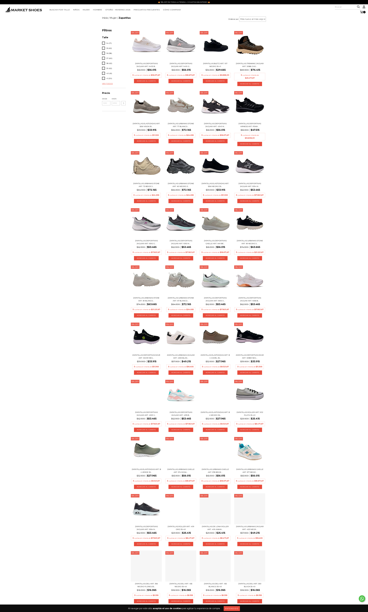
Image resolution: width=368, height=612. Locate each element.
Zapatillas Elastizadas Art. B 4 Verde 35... (146, 470)
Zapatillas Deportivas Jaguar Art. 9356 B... (249, 299)
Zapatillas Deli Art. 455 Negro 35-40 (180, 585)
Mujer (86, 10)
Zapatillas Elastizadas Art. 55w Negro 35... (215, 184)
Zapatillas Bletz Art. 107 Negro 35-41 (215, 64)
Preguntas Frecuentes (147, 10)
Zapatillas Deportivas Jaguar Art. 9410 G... (180, 64)
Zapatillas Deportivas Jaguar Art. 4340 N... (215, 124)
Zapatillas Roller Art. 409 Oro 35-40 (180, 527)
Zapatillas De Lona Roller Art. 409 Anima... (215, 527)
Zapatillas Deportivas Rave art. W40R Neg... (146, 356)
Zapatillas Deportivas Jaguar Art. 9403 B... (146, 64)
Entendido (231, 608)
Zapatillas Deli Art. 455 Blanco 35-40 (215, 585)
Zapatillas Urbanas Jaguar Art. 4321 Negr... (250, 527)
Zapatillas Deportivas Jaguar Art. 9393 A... (215, 299)
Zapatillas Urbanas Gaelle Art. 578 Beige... (215, 470)
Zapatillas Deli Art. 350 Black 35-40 (249, 585)
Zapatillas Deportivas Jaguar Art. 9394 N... (249, 184)
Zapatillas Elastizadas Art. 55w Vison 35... (146, 124)
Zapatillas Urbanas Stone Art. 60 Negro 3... (181, 184)
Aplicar (123, 103)
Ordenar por (233, 19)
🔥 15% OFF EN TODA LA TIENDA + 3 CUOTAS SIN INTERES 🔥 (184, 2)
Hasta (114, 99)
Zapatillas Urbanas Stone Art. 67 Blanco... (181, 299)
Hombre (97, 10)
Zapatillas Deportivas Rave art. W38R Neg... (250, 356)
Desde (104, 99)
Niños (76, 10)
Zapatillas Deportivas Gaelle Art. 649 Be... (215, 242)
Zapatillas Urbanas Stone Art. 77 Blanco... (181, 124)
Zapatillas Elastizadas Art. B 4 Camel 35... (215, 356)
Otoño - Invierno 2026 (117, 10)
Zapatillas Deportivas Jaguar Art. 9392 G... (146, 242)
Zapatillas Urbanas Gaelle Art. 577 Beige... (249, 470)
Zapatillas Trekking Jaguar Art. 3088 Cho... (250, 64)
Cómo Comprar (172, 10)
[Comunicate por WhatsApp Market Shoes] (362, 598)
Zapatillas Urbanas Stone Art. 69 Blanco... (146, 299)
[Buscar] (358, 6)
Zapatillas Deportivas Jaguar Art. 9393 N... (180, 242)
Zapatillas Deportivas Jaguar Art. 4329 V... (146, 413)
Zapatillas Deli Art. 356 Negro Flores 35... (146, 585)
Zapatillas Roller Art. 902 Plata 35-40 (249, 413)
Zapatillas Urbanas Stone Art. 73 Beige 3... (146, 184)
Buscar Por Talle (60, 10)
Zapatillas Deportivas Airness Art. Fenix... (249, 124)
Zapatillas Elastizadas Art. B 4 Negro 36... (215, 413)
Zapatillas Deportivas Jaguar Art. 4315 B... (180, 413)
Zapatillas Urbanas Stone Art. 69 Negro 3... (250, 242)
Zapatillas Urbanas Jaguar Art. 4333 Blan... (181, 356)
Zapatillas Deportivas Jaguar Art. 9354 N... (146, 527)
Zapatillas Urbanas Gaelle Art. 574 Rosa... (180, 470)
